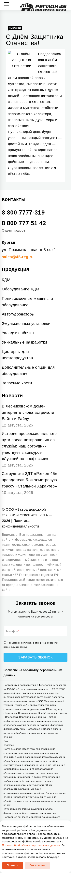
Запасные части (17, 383)
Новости (15, 27)
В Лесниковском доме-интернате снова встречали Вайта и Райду (28, 412)
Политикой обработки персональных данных (31, 845)
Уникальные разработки (24, 342)
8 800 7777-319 (23, 212)
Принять (13, 865)
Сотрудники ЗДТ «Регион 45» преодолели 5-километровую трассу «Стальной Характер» (29, 479)
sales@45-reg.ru (18, 257)
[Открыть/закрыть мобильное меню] (6, 4)
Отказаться (37, 865)
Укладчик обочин (18, 333)
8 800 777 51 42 (24, 223)
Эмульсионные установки (26, 323)
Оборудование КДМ (20, 289)
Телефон (12, 631)
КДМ (6, 280)
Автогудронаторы (18, 314)
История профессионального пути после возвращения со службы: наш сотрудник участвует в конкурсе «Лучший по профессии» (29, 446)
